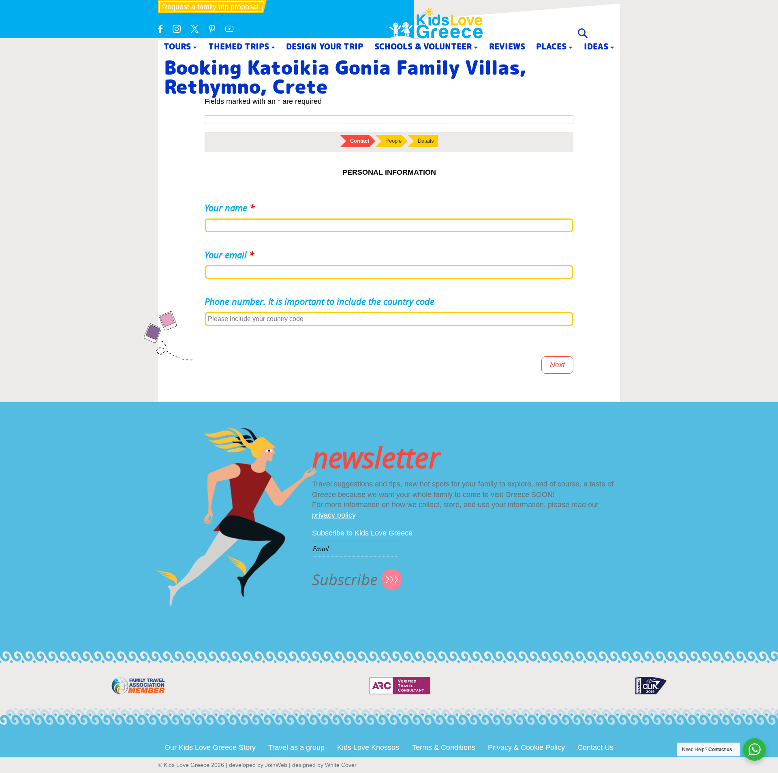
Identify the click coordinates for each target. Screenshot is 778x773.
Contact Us (595, 747)
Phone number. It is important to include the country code (319, 301)
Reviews (507, 46)
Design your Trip (324, 46)
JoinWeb (276, 765)
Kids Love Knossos (368, 747)
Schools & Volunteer (423, 46)
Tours (177, 46)
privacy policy (333, 515)
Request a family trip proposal (210, 7)
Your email (229, 255)
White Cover (341, 765)
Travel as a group (296, 747)
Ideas (596, 46)
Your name (229, 208)
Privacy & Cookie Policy (526, 747)
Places (551, 46)
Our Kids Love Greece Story (210, 747)
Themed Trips (238, 46)
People (393, 141)
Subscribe (345, 579)
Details (426, 141)
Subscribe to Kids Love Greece (362, 533)
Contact (359, 141)
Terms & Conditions (443, 747)
